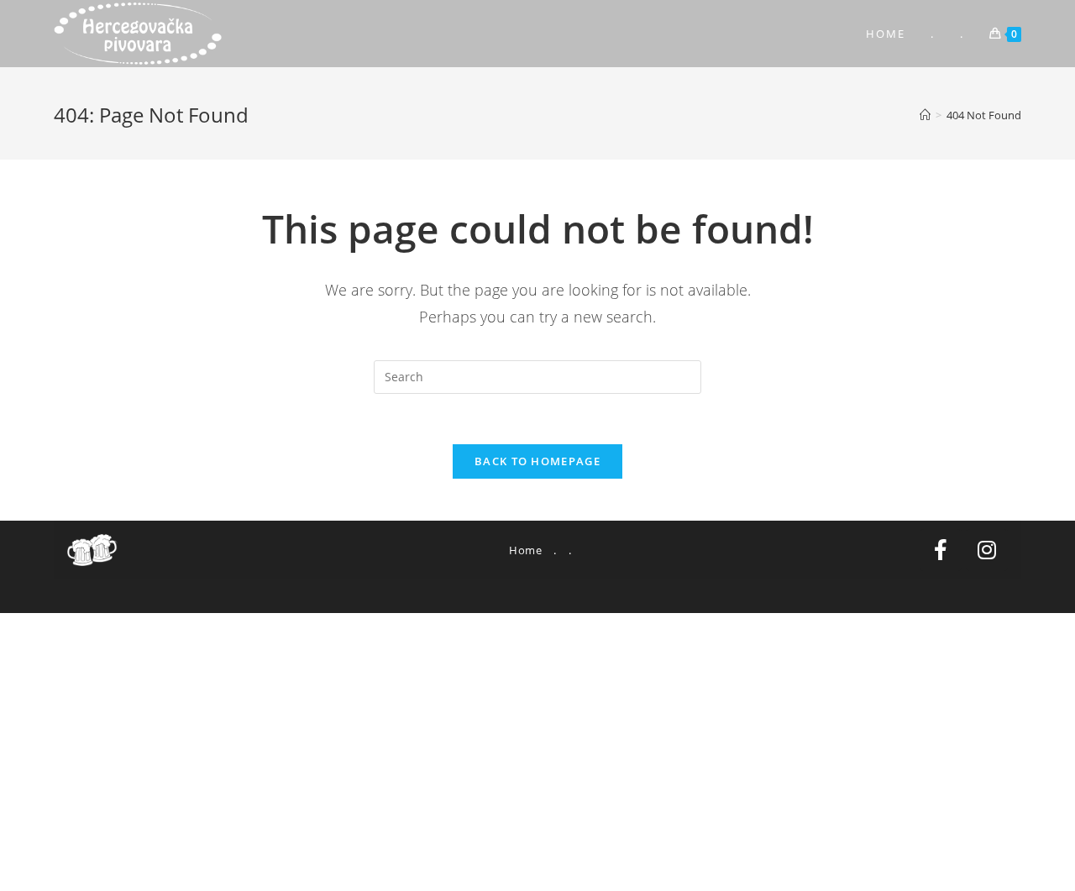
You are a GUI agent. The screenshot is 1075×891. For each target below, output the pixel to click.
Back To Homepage (537, 461)
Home (525, 550)
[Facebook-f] (941, 550)
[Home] (925, 115)
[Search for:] (537, 376)
